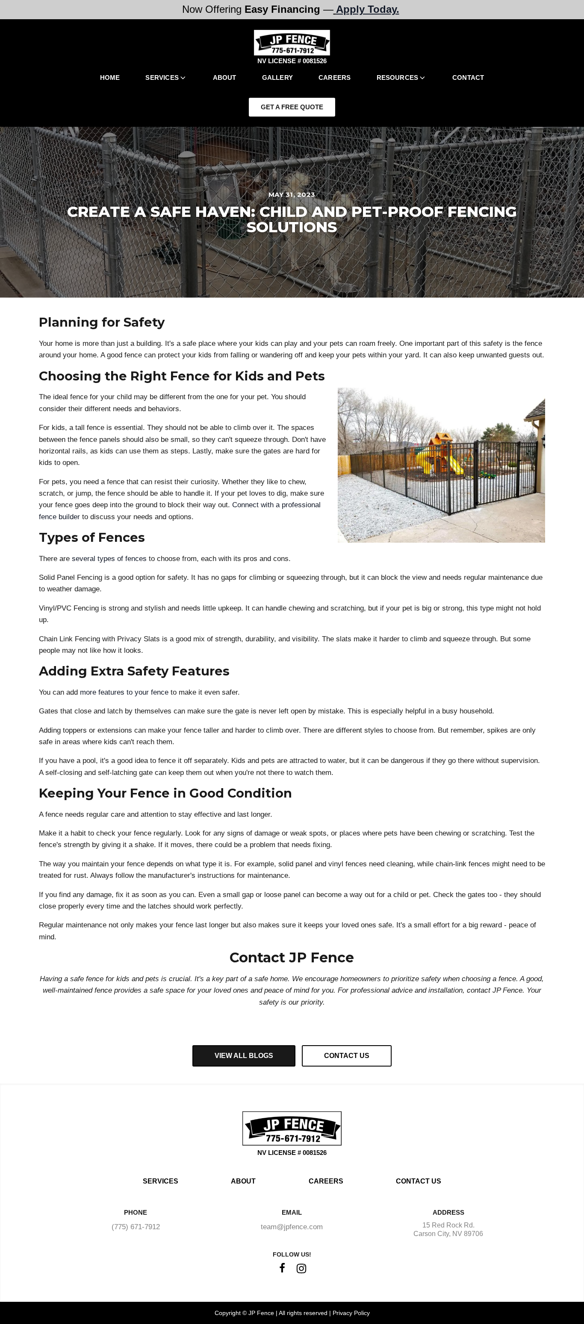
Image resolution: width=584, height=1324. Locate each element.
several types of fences (109, 559)
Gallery (277, 77)
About (224, 77)
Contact (468, 77)
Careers (335, 77)
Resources (398, 77)
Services (162, 77)
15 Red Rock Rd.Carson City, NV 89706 (448, 1230)
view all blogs (244, 1055)
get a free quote (292, 107)
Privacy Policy (351, 1312)
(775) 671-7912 (136, 1227)
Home (110, 77)
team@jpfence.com (292, 1227)
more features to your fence (124, 692)
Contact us (346, 1055)
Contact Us (418, 1181)
